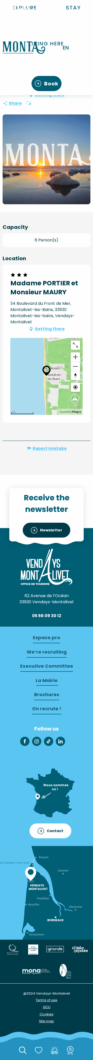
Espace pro (46, 637)
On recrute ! (46, 708)
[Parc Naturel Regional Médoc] (65, 971)
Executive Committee (46, 666)
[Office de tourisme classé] (33, 949)
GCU (46, 1007)
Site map (46, 1021)
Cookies (46, 1014)
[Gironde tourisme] (55, 949)
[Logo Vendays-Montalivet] (46, 567)
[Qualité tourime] (12, 949)
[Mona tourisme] (36, 971)
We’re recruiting (47, 652)
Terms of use (46, 1000)
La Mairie (47, 680)
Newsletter (51, 530)
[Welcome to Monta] (24, 47)
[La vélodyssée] (80, 949)
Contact (55, 830)
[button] (73, 7)
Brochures (46, 694)
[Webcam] (70, 1050)
